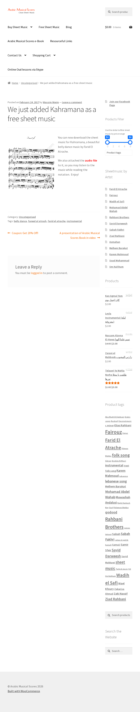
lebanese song (116, 481)
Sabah (116, 534)
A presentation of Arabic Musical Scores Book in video (79, 235)
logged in (36, 273)
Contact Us (15, 55)
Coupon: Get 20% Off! (25, 233)
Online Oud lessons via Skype (25, 69)
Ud (129, 569)
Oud (111, 507)
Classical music (124, 421)
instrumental (74, 221)
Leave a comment (72, 102)
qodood (111, 512)
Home (15, 83)
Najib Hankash (123, 503)
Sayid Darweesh (118, 223)
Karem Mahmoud (119, 254)
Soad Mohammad (119, 260)
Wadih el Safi (116, 201)
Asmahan (114, 242)
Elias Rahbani (122, 425)
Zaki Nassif (121, 593)
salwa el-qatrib (121, 540)
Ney (106, 507)
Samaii (116, 544)
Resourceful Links (61, 41)
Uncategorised (29, 83)
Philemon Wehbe (121, 507)
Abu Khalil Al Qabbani (114, 417)
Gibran (108, 461)
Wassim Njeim (51, 102)
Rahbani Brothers (119, 217)
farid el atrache (56, 221)
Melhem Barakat (118, 248)
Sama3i (108, 545)
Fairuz (125, 433)
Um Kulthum (116, 266)
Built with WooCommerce (24, 691)
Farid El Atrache (118, 189)
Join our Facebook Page (84, 11)
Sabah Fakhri (116, 229)
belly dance (20, 221)
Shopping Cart (42, 55)
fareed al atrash (37, 221)
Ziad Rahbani (117, 236)
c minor (109, 425)
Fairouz (113, 195)
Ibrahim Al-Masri (119, 461)
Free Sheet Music (49, 27)
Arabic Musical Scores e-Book (26, 41)
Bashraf (114, 421)
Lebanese (123, 476)
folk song (121, 455)
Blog (69, 27)
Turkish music (122, 569)
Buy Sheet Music (18, 27)
